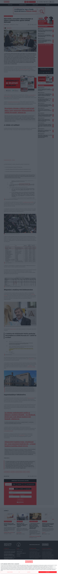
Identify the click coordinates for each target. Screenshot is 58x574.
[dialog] (29, 567)
